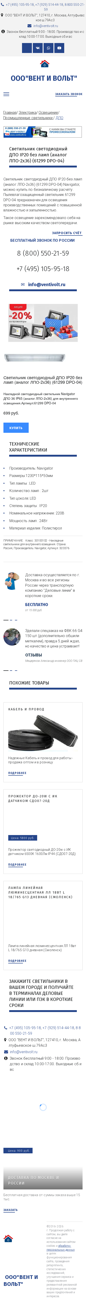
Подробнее (17, 864)
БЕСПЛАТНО (37, 604)
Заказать (10, 1210)
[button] (16, 428)
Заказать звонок (69, 94)
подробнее (17, 773)
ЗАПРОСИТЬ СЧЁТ (67, 233)
